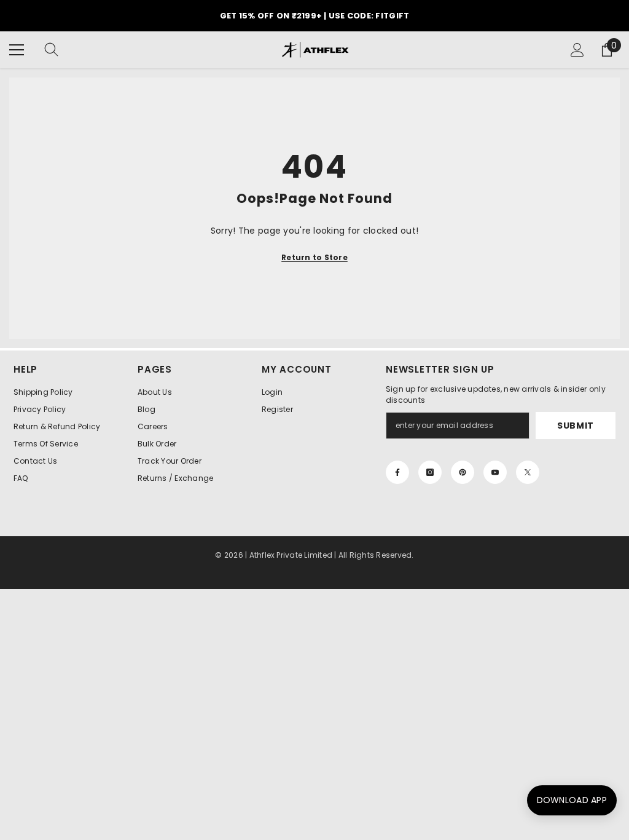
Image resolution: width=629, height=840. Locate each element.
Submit (575, 425)
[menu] (16, 49)
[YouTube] (495, 472)
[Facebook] (397, 472)
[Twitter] (527, 472)
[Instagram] (430, 472)
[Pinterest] (462, 472)
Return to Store (314, 257)
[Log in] (577, 50)
